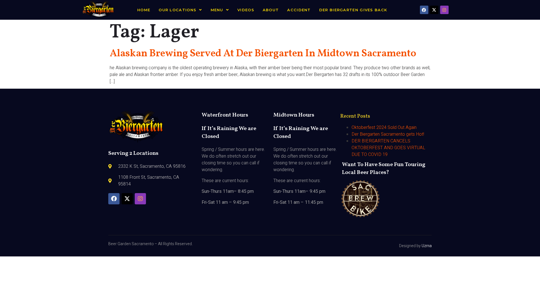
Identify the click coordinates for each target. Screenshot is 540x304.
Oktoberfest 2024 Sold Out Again (384, 127)
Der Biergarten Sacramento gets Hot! (388, 134)
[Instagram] (444, 10)
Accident (298, 10)
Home (143, 10)
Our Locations (177, 10)
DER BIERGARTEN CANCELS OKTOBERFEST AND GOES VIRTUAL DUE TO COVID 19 (388, 148)
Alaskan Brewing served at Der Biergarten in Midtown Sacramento (263, 54)
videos (245, 10)
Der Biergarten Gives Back (353, 10)
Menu (217, 10)
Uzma (427, 246)
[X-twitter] (434, 10)
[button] (180, 10)
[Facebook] (424, 10)
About (271, 10)
